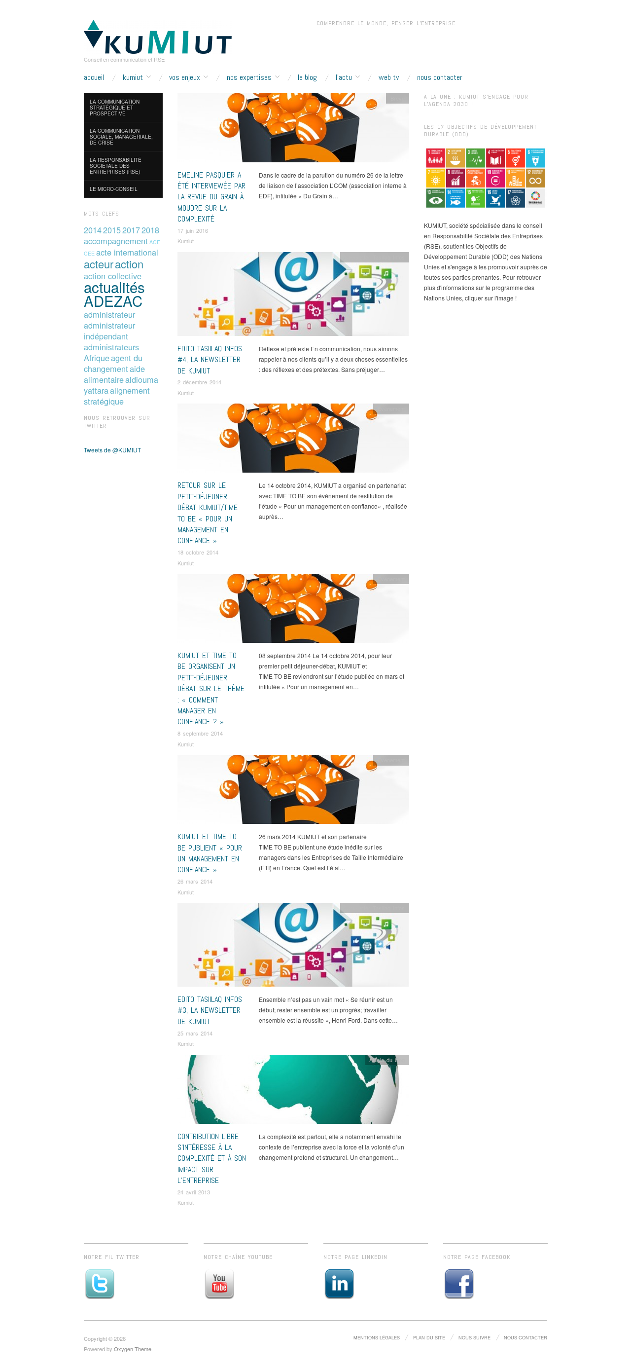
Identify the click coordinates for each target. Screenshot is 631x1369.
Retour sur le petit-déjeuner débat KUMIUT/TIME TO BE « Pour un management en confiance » (207, 513)
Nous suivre (474, 1337)
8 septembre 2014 (200, 733)
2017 (131, 230)
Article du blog (387, 1060)
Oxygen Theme (132, 1349)
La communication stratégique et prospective (115, 107)
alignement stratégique (117, 395)
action (129, 263)
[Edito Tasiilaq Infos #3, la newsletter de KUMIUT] (293, 947)
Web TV (389, 77)
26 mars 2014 (194, 881)
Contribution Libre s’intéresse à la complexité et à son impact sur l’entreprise (211, 1158)
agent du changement (113, 363)
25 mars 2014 (194, 1033)
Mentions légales (376, 1337)
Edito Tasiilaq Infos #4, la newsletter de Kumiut (209, 359)
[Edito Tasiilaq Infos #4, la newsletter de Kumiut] (293, 296)
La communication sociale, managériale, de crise (121, 136)
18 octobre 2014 (197, 552)
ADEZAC (113, 300)
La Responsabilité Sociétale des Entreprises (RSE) (115, 165)
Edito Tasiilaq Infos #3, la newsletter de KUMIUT (209, 1010)
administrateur (109, 314)
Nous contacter (439, 77)
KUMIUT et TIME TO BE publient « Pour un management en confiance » (209, 853)
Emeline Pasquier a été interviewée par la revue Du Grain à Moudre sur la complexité (211, 197)
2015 (112, 230)
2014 (93, 230)
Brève (397, 98)
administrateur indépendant (109, 330)
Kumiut (185, 241)
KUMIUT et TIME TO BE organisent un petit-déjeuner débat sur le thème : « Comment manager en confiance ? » (211, 688)
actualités (114, 286)
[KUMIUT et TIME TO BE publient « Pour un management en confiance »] (293, 792)
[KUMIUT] (158, 35)
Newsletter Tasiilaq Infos (375, 257)
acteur (98, 263)
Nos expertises (249, 77)
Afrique (96, 358)
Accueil (94, 77)
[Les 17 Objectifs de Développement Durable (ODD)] (485, 178)
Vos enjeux (184, 77)
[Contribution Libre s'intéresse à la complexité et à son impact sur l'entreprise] (293, 1091)
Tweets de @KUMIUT (112, 449)
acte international (127, 252)
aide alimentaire (114, 374)
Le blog (307, 77)
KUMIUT (133, 77)
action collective (112, 276)
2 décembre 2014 (199, 382)
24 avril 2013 (193, 1192)
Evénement (391, 408)
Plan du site (429, 1337)
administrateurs (111, 347)
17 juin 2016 (192, 230)
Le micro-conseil (114, 188)
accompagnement (116, 241)
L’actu (344, 77)
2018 (150, 230)
